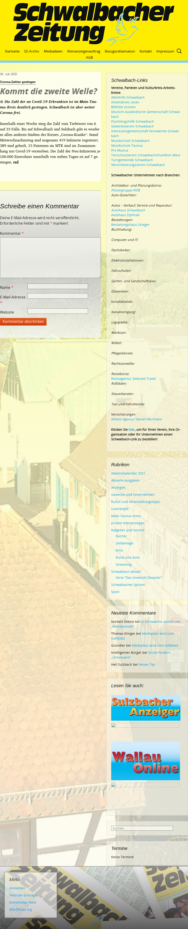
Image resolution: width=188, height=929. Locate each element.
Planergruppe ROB (125, 190)
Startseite (12, 51)
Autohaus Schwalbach (128, 210)
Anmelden (17, 888)
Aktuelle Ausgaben (125, 480)
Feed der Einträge (23, 895)
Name (6, 287)
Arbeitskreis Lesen (125, 102)
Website (7, 312)
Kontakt (146, 51)
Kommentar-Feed (22, 902)
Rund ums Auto (128, 557)
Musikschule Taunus (127, 145)
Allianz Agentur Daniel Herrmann (136, 419)
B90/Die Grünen (123, 107)
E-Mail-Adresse (12, 300)
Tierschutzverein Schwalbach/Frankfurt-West (145, 155)
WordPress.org (20, 909)
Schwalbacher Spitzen (128, 584)
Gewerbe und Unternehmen (133, 494)
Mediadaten (53, 51)
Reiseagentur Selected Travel (133, 378)
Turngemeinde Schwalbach (132, 160)
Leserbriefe (120, 509)
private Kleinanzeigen (128, 523)
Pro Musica (119, 150)
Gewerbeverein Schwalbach (132, 126)
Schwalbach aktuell (126, 571)
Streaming (124, 564)
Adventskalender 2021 (128, 473)
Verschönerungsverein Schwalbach (138, 165)
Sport (115, 592)
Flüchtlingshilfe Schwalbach (132, 121)
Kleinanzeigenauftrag (83, 51)
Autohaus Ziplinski (125, 215)
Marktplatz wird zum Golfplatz (155, 645)
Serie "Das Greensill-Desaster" (139, 577)
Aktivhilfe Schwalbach (128, 97)
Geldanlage (124, 543)
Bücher (121, 536)
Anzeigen (118, 487)
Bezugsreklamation (120, 51)
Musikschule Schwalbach (130, 140)
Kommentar (12, 233)
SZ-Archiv (31, 51)
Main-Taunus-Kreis (126, 516)
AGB (89, 57)
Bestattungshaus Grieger (130, 224)
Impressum (165, 51)
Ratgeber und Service (127, 530)
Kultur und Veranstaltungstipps (135, 501)
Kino (119, 550)
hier (132, 429)
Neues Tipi (147, 664)
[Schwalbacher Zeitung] (94, 25)
